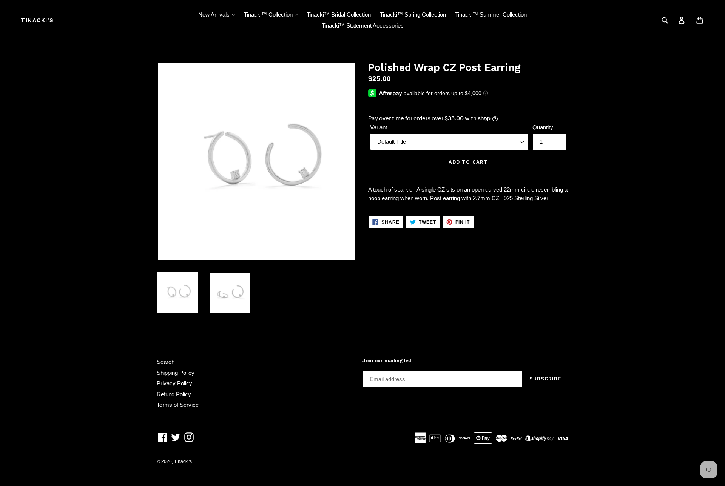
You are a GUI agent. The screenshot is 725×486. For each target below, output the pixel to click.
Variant (378, 127)
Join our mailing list (387, 360)
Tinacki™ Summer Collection (491, 14)
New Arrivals (214, 14)
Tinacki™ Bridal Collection (339, 14)
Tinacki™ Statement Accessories (363, 25)
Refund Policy (174, 394)
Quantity (542, 127)
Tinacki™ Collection (269, 14)
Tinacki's (37, 20)
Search (165, 362)
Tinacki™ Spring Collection (413, 14)
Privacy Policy (174, 383)
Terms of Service (178, 405)
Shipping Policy (175, 372)
